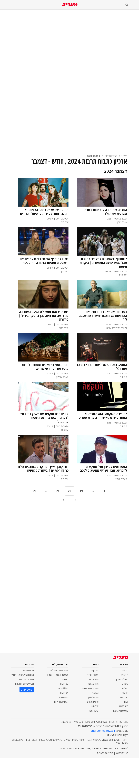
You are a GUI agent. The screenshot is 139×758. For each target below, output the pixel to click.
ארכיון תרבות (111, 155)
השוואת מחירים (61, 701)
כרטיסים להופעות (120, 710)
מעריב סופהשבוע (90, 688)
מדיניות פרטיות (26, 679)
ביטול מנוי (93, 710)
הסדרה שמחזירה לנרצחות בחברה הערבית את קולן (105, 212)
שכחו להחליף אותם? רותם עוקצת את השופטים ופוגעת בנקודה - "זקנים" (43, 261)
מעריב (124, 155)
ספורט (125, 683)
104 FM (64, 692)
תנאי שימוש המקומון (24, 683)
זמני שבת (63, 697)
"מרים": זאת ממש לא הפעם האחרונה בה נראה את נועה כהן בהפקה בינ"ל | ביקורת (43, 315)
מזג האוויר (123, 706)
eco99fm (63, 688)
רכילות (125, 688)
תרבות (125, 692)
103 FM (64, 683)
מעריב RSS (92, 683)
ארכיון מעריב (92, 701)
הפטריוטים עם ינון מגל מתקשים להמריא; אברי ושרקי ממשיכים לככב (103, 468)
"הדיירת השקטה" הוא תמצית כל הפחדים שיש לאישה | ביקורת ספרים (102, 416)
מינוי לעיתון (93, 697)
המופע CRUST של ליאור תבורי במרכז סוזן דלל (102, 367)
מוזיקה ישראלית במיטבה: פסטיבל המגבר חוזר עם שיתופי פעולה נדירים (44, 212)
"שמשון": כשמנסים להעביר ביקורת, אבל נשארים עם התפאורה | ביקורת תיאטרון (103, 263)
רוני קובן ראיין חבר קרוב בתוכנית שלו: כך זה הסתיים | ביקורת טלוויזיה (43, 468)
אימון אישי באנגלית (59, 670)
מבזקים (124, 674)
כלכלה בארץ (122, 679)
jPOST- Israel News (57, 674)
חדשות (125, 670)
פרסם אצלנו (92, 674)
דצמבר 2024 (93, 155)
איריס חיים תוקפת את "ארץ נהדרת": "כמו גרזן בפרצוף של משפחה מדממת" (43, 418)
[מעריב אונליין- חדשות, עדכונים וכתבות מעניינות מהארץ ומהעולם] (69, 4)
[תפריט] (131, 5)
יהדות (125, 701)
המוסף (95, 692)
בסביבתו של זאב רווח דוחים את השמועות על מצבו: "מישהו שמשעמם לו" (102, 315)
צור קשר (94, 670)
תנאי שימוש (28, 670)
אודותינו (94, 706)
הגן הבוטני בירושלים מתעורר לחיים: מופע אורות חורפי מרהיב (45, 367)
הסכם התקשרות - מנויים (22, 674)
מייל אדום (93, 679)
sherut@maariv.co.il (103, 731)
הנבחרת (124, 697)
